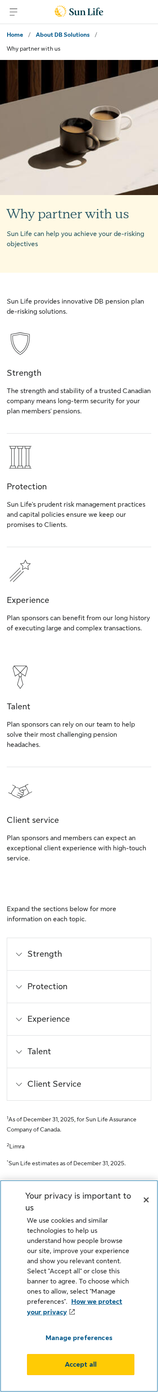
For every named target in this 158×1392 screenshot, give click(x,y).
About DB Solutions (63, 34)
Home (15, 34)
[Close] (146, 1200)
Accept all (81, 1364)
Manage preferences (79, 1338)
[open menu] (13, 12)
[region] (79, 1286)
